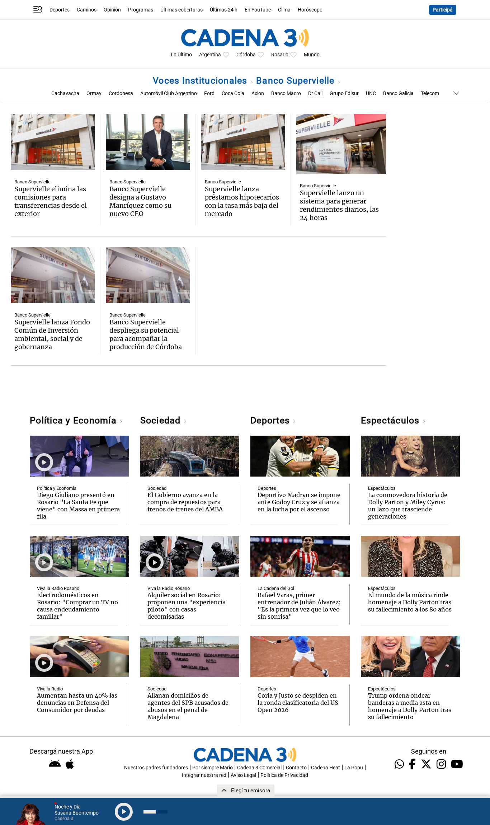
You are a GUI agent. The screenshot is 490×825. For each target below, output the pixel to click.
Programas (140, 10)
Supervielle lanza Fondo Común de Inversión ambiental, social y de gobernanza (52, 334)
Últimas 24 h (223, 10)
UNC (371, 93)
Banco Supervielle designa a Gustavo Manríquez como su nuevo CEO (140, 201)
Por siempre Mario (212, 768)
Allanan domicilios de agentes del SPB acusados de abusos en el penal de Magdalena (187, 706)
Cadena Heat (325, 768)
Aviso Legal (243, 775)
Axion (257, 93)
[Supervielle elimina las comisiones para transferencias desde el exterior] (53, 142)
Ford (209, 93)
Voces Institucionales (201, 80)
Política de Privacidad (284, 775)
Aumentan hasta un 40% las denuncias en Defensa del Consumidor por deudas (77, 702)
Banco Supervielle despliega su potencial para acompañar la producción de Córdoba (145, 334)
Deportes (60, 10)
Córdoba (246, 55)
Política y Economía (74, 420)
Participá (443, 10)
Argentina (210, 55)
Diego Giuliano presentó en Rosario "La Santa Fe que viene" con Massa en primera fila (78, 505)
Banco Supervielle (296, 80)
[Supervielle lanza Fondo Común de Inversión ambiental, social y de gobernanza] (53, 275)
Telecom (430, 93)
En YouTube (258, 10)
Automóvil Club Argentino (168, 93)
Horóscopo (310, 10)
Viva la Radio (50, 689)
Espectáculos (391, 420)
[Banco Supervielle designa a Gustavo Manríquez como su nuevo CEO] (148, 142)
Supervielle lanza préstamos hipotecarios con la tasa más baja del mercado (242, 201)
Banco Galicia (398, 93)
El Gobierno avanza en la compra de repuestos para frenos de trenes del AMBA (185, 502)
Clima (284, 10)
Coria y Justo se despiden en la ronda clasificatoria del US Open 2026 (298, 702)
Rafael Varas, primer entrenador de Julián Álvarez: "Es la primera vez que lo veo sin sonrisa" (299, 605)
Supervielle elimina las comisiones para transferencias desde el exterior (50, 201)
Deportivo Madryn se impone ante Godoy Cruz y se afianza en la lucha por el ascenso (299, 502)
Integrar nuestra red (204, 775)
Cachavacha (65, 93)
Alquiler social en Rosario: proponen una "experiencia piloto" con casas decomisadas (186, 605)
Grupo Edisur (344, 93)
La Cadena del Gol (276, 588)
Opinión (112, 10)
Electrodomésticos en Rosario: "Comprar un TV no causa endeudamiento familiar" (77, 605)
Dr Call (315, 93)
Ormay (94, 93)
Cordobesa (121, 93)
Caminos (86, 10)
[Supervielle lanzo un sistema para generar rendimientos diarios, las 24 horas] (341, 144)
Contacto (296, 768)
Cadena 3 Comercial (259, 768)
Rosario (279, 55)
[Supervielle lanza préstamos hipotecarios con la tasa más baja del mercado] (243, 142)
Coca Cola (233, 93)
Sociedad (161, 420)
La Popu (353, 768)
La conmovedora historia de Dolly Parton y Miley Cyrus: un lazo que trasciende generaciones (407, 505)
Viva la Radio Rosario (58, 588)
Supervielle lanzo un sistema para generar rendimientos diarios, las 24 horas (339, 205)
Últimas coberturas (181, 10)
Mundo (312, 55)
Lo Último (181, 55)
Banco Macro (286, 93)
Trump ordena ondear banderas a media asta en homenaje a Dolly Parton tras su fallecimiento (409, 706)
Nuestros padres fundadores (156, 768)
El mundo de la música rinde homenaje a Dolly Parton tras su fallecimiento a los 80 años (410, 602)
